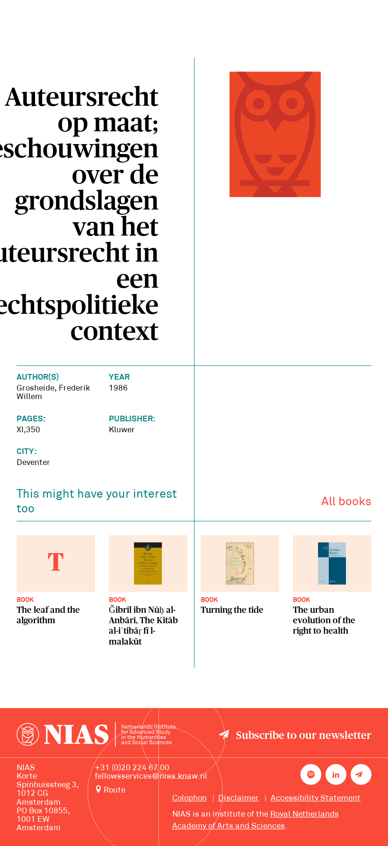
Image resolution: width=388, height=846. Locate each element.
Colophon (189, 798)
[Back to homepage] (96, 736)
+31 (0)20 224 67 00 (132, 768)
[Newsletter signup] (361, 774)
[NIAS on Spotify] (310, 774)
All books (346, 502)
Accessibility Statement (316, 798)
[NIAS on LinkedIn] (336, 774)
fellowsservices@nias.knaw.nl (151, 777)
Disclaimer (238, 798)
